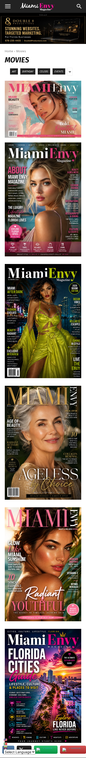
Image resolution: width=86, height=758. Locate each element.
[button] (7, 6)
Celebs (44, 71)
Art (14, 71)
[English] (19, 740)
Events (58, 71)
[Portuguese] (19, 744)
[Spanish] (19, 747)
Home (9, 51)
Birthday (27, 71)
